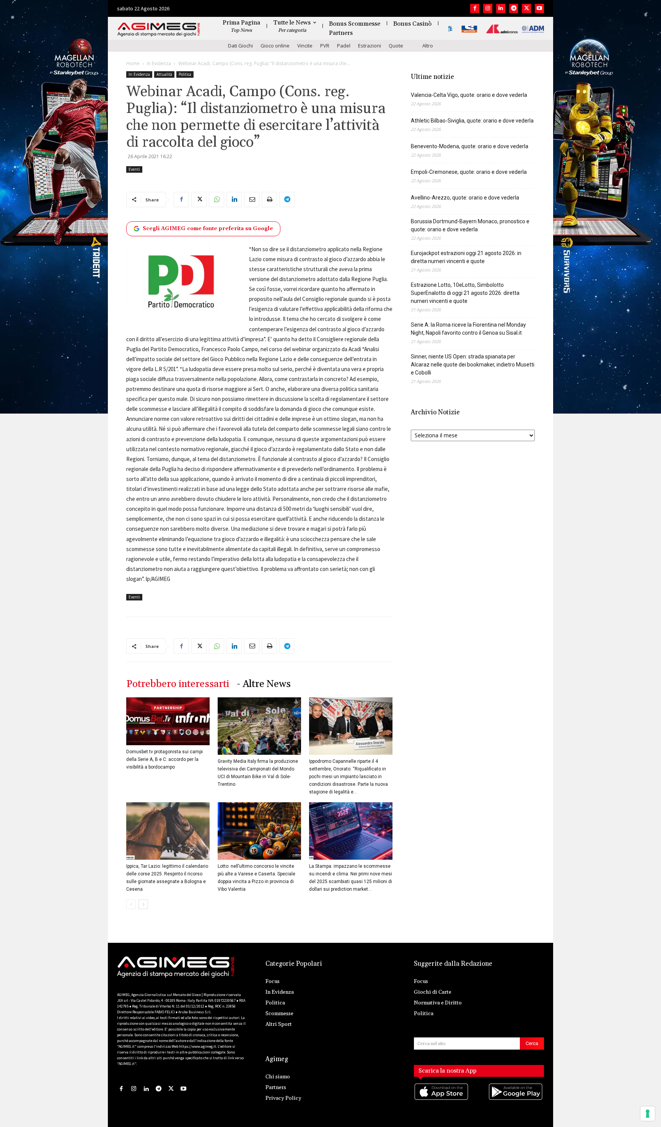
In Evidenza (159, 63)
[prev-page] (131, 904)
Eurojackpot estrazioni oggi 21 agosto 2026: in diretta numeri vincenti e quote (466, 257)
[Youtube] (539, 8)
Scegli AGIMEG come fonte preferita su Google (208, 228)
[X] (526, 8)
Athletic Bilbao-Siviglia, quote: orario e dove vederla (472, 121)
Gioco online (275, 45)
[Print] (269, 199)
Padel (343, 45)
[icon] (442, 1099)
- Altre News (264, 684)
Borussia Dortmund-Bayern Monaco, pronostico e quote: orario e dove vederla (470, 225)
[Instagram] (487, 8)
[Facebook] (474, 8)
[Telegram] (513, 8)
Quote (396, 45)
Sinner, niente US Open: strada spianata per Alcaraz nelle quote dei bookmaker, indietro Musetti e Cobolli (472, 364)
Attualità (164, 74)
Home (133, 63)
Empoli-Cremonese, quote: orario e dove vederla (469, 172)
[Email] (251, 199)
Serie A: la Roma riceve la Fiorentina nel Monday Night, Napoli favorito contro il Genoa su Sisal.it (468, 329)
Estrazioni (369, 45)
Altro (427, 45)
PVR (324, 45)
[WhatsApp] (216, 199)
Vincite (305, 45)
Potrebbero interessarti (177, 684)
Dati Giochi (240, 45)
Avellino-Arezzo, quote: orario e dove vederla (465, 198)
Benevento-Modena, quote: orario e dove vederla (469, 146)
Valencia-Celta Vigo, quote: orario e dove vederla (469, 95)
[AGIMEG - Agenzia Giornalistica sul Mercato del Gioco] (158, 29)
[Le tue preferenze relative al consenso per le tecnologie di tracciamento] (647, 1113)
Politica (185, 74)
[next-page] (143, 904)
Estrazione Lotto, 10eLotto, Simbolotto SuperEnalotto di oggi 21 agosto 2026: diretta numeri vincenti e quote (465, 293)
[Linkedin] (500, 8)
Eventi (134, 169)
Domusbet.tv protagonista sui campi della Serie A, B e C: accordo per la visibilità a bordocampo (164, 759)
